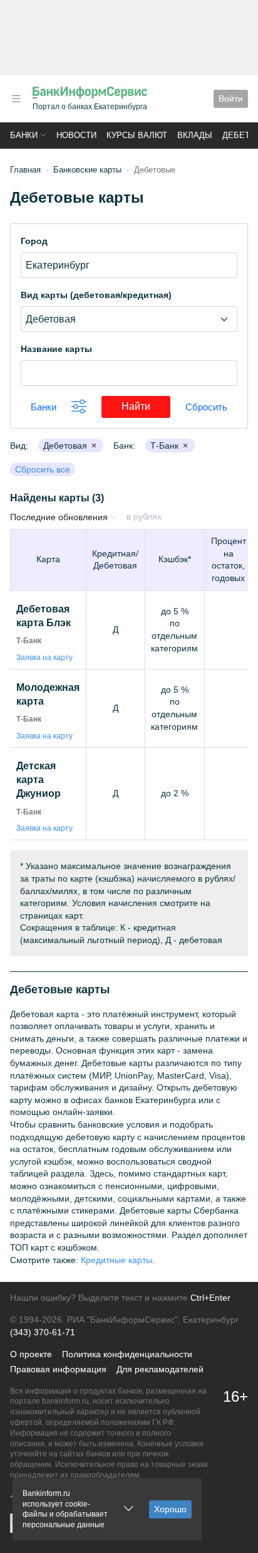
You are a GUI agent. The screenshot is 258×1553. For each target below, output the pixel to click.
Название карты (56, 349)
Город (34, 241)
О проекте (31, 1354)
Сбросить (206, 407)
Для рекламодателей (160, 1369)
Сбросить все (42, 469)
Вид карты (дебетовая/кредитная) (96, 295)
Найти (145, 406)
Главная (25, 169)
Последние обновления (60, 517)
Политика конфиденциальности (127, 1354)
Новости (76, 135)
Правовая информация (58, 1369)
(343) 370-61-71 (42, 1332)
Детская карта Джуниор (38, 779)
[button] (16, 98)
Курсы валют (136, 135)
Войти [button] (231, 98)
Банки (24, 135)
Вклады (194, 135)
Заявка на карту (44, 657)
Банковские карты (87, 169)
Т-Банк (28, 640)
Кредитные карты (116, 1260)
